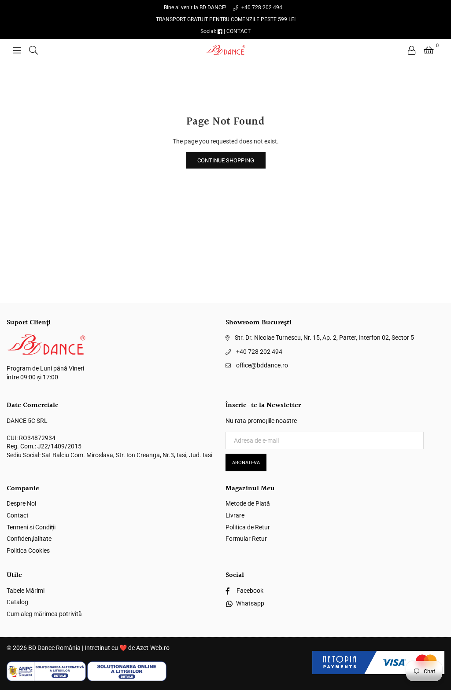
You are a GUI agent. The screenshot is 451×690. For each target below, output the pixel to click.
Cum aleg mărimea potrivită (44, 613)
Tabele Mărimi (25, 590)
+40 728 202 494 (261, 7)
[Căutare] (33, 49)
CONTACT (238, 31)
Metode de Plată (248, 503)
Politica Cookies (28, 550)
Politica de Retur (248, 527)
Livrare (235, 515)
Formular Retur (246, 538)
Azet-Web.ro (153, 647)
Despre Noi (21, 503)
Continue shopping (225, 160)
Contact (18, 515)
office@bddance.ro (262, 365)
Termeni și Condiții (31, 527)
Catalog (17, 602)
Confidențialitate (29, 538)
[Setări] (412, 49)
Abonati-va (246, 463)
